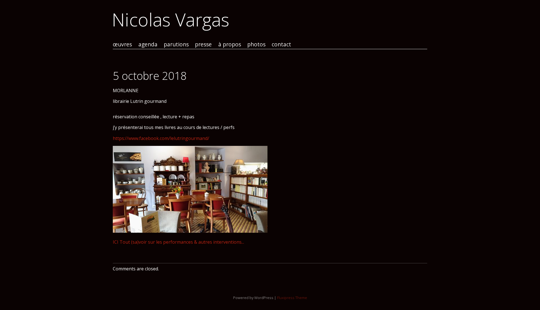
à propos (229, 44)
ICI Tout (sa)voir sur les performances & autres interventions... (178, 242)
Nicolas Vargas (170, 19)
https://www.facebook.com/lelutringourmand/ (161, 138)
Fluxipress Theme (292, 297)
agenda (148, 44)
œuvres (122, 44)
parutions (176, 44)
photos (256, 44)
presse (203, 44)
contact (281, 44)
